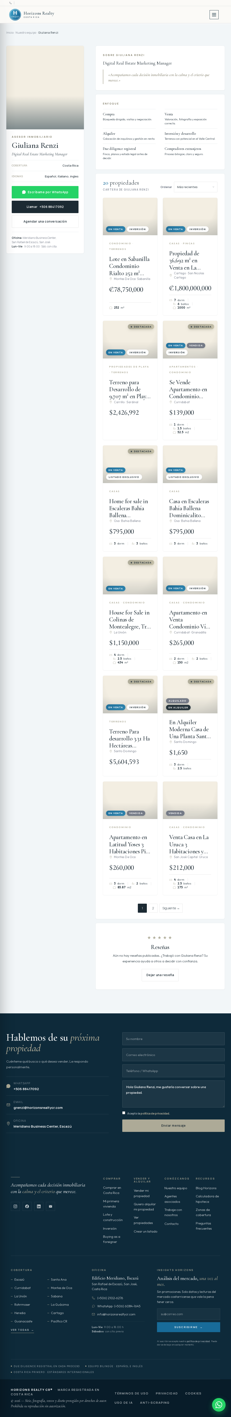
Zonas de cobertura (203, 1212)
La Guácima (60, 1305)
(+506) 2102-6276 (110, 1298)
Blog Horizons (206, 1188)
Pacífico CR (59, 1321)
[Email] (50, 1206)
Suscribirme (188, 1327)
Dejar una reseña (160, 975)
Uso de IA (124, 1403)
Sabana (56, 1296)
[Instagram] (15, 1206)
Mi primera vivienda (111, 1203)
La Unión (20, 1296)
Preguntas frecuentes (204, 1226)
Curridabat (22, 1288)
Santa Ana (59, 1279)
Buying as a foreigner (111, 1239)
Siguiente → (171, 908)
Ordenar (166, 187)
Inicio (10, 33)
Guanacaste (23, 1321)
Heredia (19, 1313)
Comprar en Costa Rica (112, 1190)
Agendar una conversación (45, 221)
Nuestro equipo (26, 33)
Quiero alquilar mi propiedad (145, 1206)
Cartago (57, 1313)
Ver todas (22, 1329)
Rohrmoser (22, 1305)
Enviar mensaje (173, 1126)
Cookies (193, 1393)
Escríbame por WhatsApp (48, 192)
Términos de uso (132, 1393)
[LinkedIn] (38, 1206)
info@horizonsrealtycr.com (116, 1314)
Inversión (110, 1228)
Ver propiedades (143, 1220)
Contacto (171, 1224)
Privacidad (167, 1393)
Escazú (19, 1279)
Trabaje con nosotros (173, 1212)
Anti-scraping (155, 1403)
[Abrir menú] (214, 14)
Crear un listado (145, 1231)
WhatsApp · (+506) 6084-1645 (119, 1306)
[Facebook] (27, 1206)
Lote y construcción (113, 1217)
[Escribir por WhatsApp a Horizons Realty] (219, 1405)
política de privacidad (155, 1113)
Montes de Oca (61, 1288)
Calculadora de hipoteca (207, 1198)
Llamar (45, 207)
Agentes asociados (172, 1198)
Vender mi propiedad (142, 1193)
